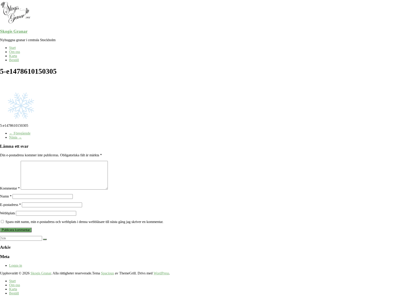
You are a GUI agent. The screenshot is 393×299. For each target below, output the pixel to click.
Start (12, 48)
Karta (13, 56)
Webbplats (7, 213)
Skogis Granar (14, 31)
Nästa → (15, 137)
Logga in (15, 265)
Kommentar (10, 188)
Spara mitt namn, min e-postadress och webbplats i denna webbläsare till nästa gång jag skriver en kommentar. (84, 222)
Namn (6, 196)
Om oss (14, 52)
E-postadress (10, 205)
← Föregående (19, 133)
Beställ (14, 60)
